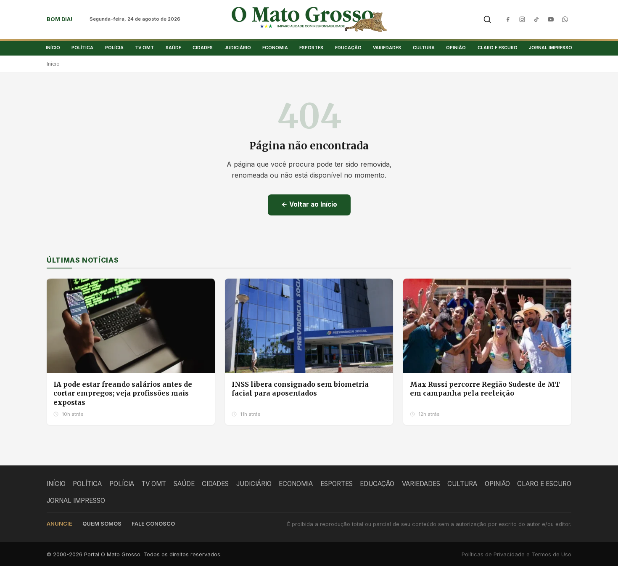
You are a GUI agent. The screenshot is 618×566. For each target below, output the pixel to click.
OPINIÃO (456, 47)
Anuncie (59, 524)
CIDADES (203, 47)
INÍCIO (53, 47)
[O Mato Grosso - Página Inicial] (309, 19)
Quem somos (101, 524)
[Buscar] (487, 19)
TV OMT (144, 47)
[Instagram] (522, 19)
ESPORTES (311, 47)
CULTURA (424, 47)
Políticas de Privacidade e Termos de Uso (516, 554)
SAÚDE (173, 47)
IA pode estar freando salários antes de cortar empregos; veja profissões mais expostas (122, 393)
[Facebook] (508, 19)
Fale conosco (153, 524)
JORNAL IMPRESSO (550, 47)
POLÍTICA (82, 47)
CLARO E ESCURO (498, 47)
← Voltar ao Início (309, 204)
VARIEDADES (387, 47)
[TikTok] (536, 19)
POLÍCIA (114, 47)
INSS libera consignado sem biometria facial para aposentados (300, 389)
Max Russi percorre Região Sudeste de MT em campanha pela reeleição (485, 389)
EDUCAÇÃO (348, 47)
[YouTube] (550, 19)
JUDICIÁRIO (237, 47)
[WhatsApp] (565, 19)
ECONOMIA (275, 47)
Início (53, 64)
